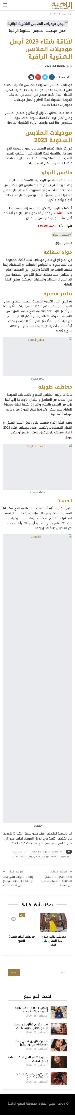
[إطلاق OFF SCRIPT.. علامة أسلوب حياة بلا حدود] (59, 1012)
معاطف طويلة (50, 856)
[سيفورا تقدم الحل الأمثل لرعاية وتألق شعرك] (59, 1062)
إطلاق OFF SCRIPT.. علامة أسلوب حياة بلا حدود (31, 1009)
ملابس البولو (34, 856)
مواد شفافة (19, 856)
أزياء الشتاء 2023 (20, 852)
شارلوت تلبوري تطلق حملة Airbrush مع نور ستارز (31, 1042)
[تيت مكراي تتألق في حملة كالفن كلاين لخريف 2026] (59, 1029)
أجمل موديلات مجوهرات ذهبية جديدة (47, 852)
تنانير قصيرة (65, 856)
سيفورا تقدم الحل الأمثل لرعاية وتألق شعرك (28, 1059)
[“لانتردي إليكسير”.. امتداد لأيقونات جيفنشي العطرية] (59, 1078)
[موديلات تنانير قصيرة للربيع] (21, 922)
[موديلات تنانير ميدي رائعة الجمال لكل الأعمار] (53, 922)
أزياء (54, 915)
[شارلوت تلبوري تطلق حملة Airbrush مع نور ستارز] (59, 1045)
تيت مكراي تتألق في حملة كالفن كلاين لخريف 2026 (31, 1026)
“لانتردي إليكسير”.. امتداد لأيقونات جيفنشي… (32, 1075)
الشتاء (58, 213)
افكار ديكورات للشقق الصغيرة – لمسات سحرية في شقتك (56, 881)
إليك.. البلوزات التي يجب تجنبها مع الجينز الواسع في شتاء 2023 (18, 881)
